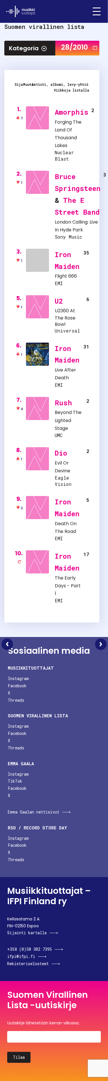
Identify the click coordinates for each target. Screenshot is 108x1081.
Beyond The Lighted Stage (68, 420)
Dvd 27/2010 (7, 644)
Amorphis (71, 112)
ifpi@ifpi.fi (21, 956)
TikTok (15, 781)
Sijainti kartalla (27, 932)
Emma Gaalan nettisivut (33, 812)
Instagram (18, 678)
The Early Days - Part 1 (68, 586)
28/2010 (74, 47)
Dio (61, 453)
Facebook (17, 685)
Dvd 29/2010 (101, 644)
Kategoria (24, 48)
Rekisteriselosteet (28, 963)
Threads (16, 700)
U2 (59, 301)
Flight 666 (66, 276)
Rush (63, 402)
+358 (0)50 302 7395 (29, 949)
